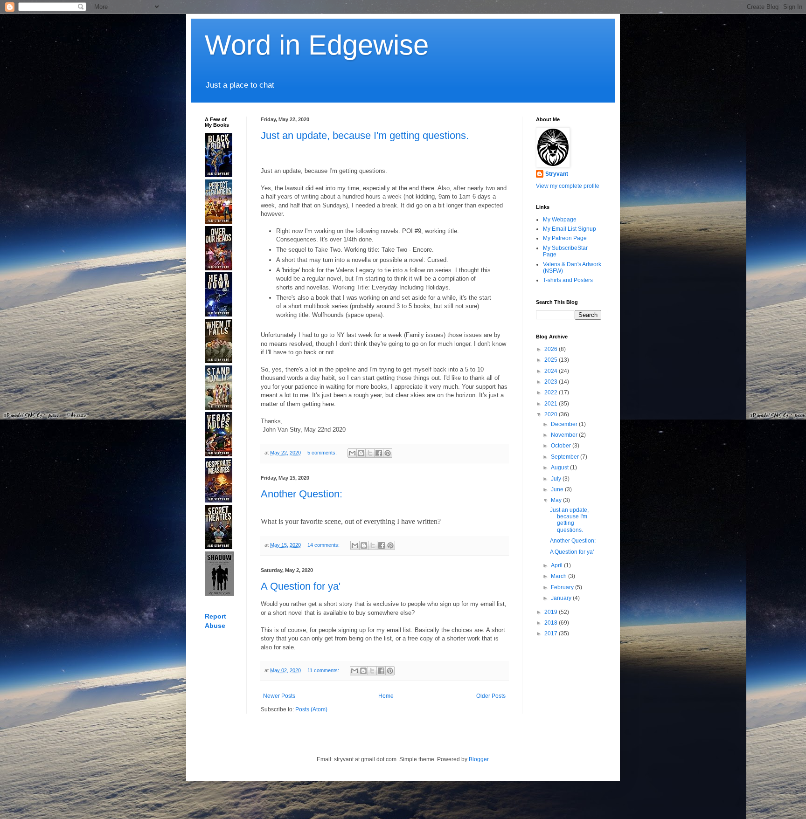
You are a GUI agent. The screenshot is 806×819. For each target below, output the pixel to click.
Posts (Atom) (311, 709)
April (557, 565)
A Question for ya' (300, 586)
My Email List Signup (569, 229)
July (557, 478)
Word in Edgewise (317, 45)
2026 (551, 349)
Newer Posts (279, 696)
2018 (551, 622)
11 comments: (323, 670)
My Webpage (560, 219)
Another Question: (301, 494)
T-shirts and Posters (568, 280)
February (563, 587)
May (557, 500)
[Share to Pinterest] (387, 453)
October (561, 445)
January (562, 598)
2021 (551, 403)
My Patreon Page (565, 238)
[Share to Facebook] (378, 453)
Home (386, 696)
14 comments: (324, 545)
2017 (551, 633)
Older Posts (491, 696)
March (559, 576)
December (565, 424)
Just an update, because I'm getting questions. (365, 135)
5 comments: (322, 452)
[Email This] (352, 453)
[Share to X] (370, 453)
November (565, 435)
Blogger (478, 759)
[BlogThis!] (361, 453)
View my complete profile (567, 186)
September (565, 457)
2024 (551, 371)
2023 (551, 382)
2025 (551, 360)
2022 (551, 392)
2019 (551, 612)
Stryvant (556, 174)
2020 (551, 414)
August (560, 467)
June (558, 489)
